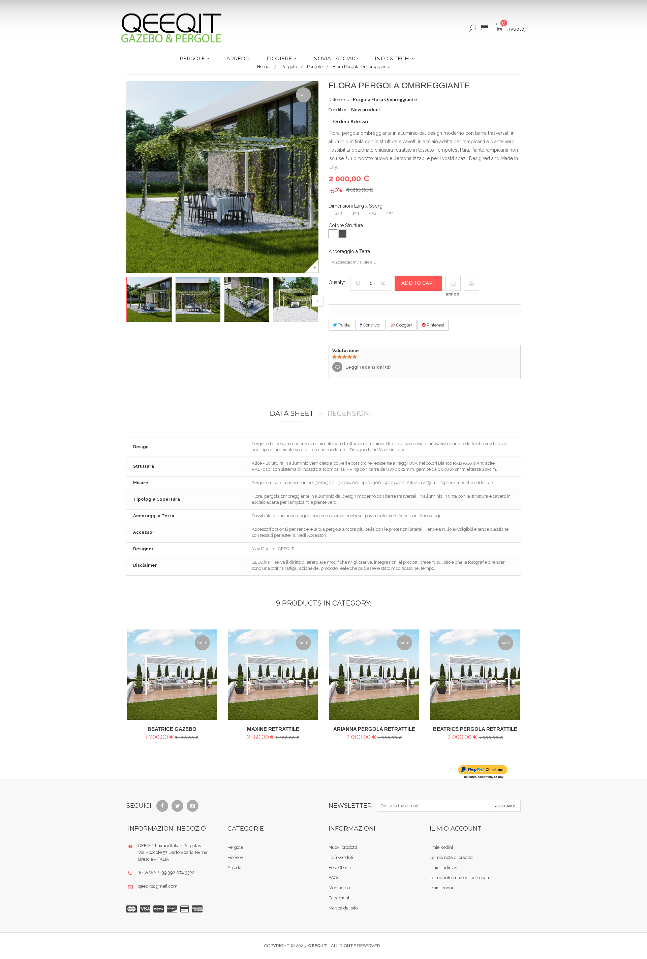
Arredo (234, 867)
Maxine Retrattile (273, 729)
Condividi (371, 325)
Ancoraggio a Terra (350, 251)
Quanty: (337, 282)
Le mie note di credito (451, 857)
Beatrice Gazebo (172, 729)
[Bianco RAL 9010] (333, 234)
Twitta (343, 325)
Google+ (403, 325)
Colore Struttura (346, 225)
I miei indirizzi (443, 867)
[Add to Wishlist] (206, 709)
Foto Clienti (340, 867)
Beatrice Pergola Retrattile (475, 729)
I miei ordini (441, 847)
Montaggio (339, 887)
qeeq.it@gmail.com (158, 886)
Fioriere (235, 857)
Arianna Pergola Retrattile (374, 729)
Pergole (235, 847)
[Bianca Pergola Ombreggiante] (172, 674)
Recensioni (349, 413)
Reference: (339, 99)
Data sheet (292, 413)
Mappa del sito (343, 907)
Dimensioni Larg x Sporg (356, 206)
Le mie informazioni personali (459, 877)
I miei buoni (441, 887)
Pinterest (435, 325)
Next (318, 301)
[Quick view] (206, 679)
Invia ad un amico (452, 287)
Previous (127, 301)
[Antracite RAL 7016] (342, 234)
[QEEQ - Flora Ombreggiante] (149, 299)
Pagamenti (339, 897)
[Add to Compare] (206, 694)
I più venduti (341, 857)
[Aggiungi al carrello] (206, 664)
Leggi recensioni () (367, 367)
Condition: (338, 109)
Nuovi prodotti (343, 847)
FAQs (334, 877)
